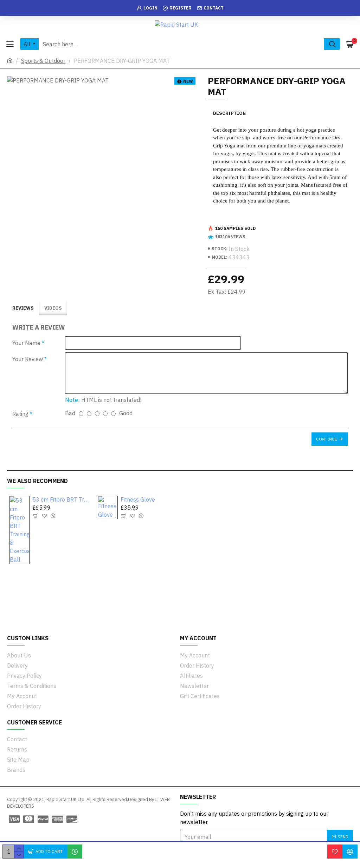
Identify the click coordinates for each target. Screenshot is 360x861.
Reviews (23, 308)
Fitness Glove (138, 499)
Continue (326, 439)
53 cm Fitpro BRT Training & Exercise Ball (60, 499)
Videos (53, 308)
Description (229, 113)
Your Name (26, 342)
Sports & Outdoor (43, 60)
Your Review (27, 359)
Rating (20, 413)
